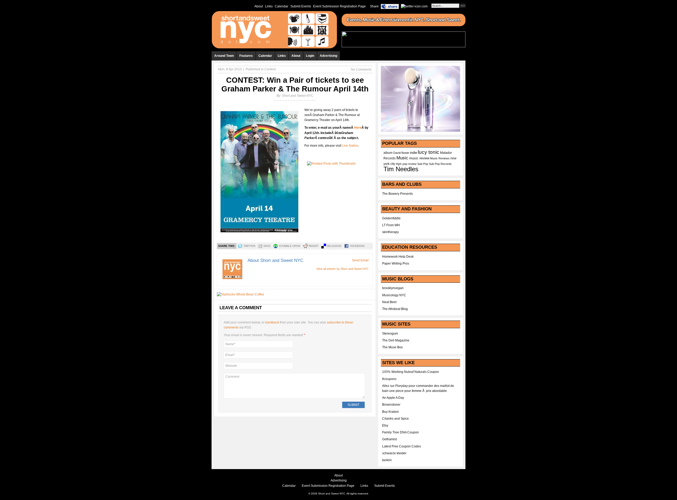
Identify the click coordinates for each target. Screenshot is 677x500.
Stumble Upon (289, 245)
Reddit (313, 245)
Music (402, 157)
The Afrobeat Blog (395, 309)
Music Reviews (440, 158)
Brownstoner (391, 404)
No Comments (361, 69)
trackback (272, 322)
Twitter (249, 245)
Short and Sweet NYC (297, 96)
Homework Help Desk (398, 256)
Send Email (360, 260)
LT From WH (391, 225)
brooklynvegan (393, 288)
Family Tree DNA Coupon (400, 432)
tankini (387, 460)
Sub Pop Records (440, 163)
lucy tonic (428, 152)
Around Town (224, 56)
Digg (267, 245)
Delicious (334, 245)
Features (246, 56)
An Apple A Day (393, 398)
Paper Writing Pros (395, 263)
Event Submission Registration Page (339, 6)
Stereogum (390, 333)
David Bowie (401, 152)
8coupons (389, 379)
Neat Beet (389, 302)
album (387, 153)
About (258, 6)
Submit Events (300, 6)
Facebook (357, 245)
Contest (270, 69)
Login (310, 56)
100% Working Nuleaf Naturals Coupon (410, 372)
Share (374, 6)
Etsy (385, 425)
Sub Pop (422, 163)
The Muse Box (392, 347)
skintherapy (390, 232)
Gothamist (389, 439)
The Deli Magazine (395, 340)
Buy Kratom (390, 412)
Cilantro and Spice (395, 418)
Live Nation (350, 145)
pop (404, 163)
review (412, 163)
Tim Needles (400, 169)
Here (358, 127)
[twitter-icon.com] (414, 6)
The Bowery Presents (397, 194)
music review (419, 158)
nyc (399, 164)
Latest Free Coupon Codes (401, 446)
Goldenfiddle (391, 218)
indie (413, 153)
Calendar (281, 6)
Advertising (328, 56)
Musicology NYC (394, 295)
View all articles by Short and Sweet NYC (342, 268)
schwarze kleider (394, 453)
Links (269, 6)
